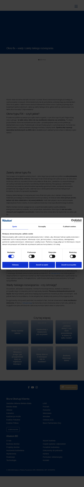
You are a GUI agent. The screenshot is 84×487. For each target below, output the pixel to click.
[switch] (32, 256)
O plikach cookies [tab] (69, 226)
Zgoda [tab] (14, 226)
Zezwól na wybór (42, 265)
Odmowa (15, 265)
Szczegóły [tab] (42, 226)
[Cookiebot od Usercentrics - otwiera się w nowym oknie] (73, 220)
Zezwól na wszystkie (68, 265)
